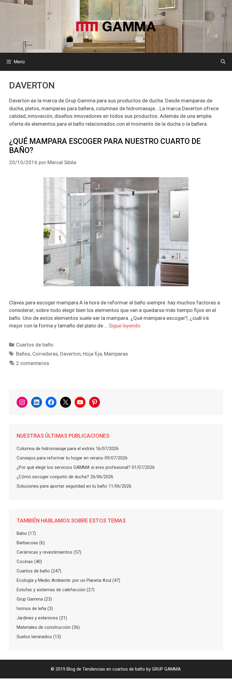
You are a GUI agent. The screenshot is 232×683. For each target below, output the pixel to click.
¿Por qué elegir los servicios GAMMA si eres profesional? (73, 467)
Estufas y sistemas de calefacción (51, 589)
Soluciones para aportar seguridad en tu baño (62, 486)
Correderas (45, 354)
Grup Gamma (30, 599)
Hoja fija (92, 354)
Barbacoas (27, 542)
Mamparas (116, 354)
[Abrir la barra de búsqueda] (223, 62)
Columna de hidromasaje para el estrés (56, 448)
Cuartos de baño (34, 345)
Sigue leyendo (124, 326)
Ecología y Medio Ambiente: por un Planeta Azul (64, 580)
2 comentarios (32, 363)
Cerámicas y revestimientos (44, 552)
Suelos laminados (34, 636)
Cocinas (25, 561)
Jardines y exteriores (37, 618)
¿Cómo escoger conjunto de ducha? (53, 476)
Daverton (70, 354)
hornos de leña (31, 608)
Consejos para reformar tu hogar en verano (60, 458)
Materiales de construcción (44, 627)
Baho (22, 533)
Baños (23, 354)
